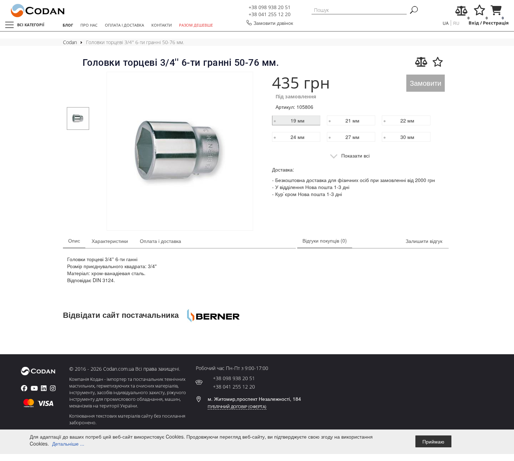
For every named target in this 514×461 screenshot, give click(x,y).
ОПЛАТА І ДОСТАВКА (124, 25)
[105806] (180, 152)
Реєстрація (496, 23)
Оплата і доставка (160, 240)
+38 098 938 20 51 (270, 7)
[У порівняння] (421, 62)
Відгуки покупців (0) (324, 240)
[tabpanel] (78, 118)
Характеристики (110, 240)
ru (456, 23)
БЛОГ (68, 25)
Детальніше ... (68, 443)
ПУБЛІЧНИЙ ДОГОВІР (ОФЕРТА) (237, 406)
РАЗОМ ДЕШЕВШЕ (196, 25)
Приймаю (433, 441)
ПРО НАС (89, 25)
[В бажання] (437, 62)
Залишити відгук (424, 240)
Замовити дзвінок (273, 22)
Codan (70, 42)
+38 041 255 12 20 (270, 14)
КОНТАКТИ (161, 25)
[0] (461, 12)
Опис (74, 240)
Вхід (474, 23)
